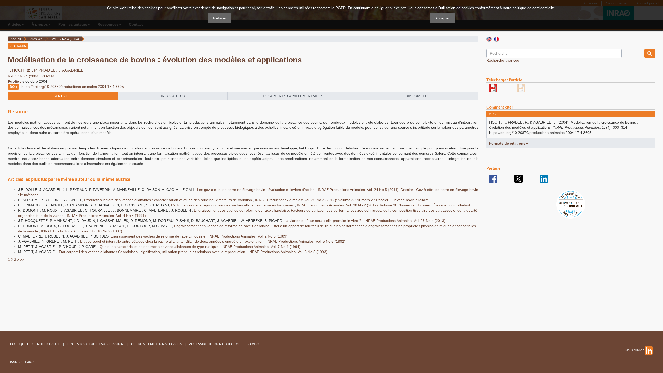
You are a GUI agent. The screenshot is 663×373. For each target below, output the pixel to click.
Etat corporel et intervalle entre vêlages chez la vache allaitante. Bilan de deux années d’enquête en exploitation (172, 241)
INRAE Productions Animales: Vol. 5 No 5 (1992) (305, 241)
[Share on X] (518, 178)
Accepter (442, 18)
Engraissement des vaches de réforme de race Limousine (158, 236)
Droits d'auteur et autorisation (95, 344)
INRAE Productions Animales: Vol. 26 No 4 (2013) (404, 221)
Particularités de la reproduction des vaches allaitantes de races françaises (233, 205)
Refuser (219, 18)
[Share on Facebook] (493, 178)
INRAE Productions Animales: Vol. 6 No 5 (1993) (287, 252)
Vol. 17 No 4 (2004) (65, 39)
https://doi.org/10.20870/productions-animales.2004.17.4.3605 (72, 86)
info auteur (173, 96)
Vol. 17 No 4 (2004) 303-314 (31, 76)
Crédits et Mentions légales (156, 344)
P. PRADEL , (46, 70)
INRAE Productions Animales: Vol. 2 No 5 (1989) (247, 236)
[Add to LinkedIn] (544, 178)
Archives (36, 39)
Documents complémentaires (293, 96)
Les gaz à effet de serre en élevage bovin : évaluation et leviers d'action (256, 190)
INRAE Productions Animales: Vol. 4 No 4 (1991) (106, 215)
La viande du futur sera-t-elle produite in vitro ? (323, 221)
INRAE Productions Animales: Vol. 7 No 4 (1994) (260, 247)
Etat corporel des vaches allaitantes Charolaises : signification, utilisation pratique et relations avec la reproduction (152, 252)
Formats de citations (507, 143)
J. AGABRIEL (70, 70)
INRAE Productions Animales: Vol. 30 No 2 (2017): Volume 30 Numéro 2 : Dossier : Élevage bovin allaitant (341, 200)
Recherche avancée (502, 60)
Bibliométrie (418, 96)
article (63, 96)
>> (22, 259)
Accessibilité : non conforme (214, 344)
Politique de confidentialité (35, 344)
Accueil (16, 39)
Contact (255, 344)
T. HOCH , (21, 70)
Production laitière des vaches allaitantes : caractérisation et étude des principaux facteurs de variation (168, 200)
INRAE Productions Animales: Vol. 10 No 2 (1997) (81, 231)
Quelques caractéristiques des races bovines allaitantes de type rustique (159, 247)
